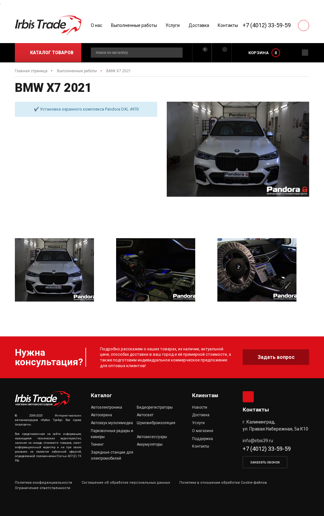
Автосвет (145, 415)
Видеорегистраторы (155, 407)
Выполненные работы (134, 25)
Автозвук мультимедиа (112, 423)
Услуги (172, 25)
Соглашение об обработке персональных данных (126, 483)
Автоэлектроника (106, 407)
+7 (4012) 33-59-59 (267, 25)
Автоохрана (101, 415)
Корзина (258, 52)
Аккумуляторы (150, 444)
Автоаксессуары (152, 437)
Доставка (199, 25)
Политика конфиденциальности (43, 483)
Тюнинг (97, 444)
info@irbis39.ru (258, 440)
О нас (96, 25)
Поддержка (202, 438)
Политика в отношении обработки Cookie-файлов (223, 483)
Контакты (228, 25)
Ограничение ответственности (42, 488)
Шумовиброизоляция (156, 423)
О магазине (202, 431)
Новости (199, 407)
